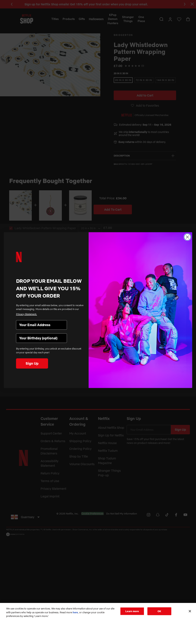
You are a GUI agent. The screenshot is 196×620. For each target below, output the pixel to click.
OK (159, 611)
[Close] (190, 611)
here (75, 612)
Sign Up (32, 363)
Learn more (132, 611)
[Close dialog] (187, 237)
